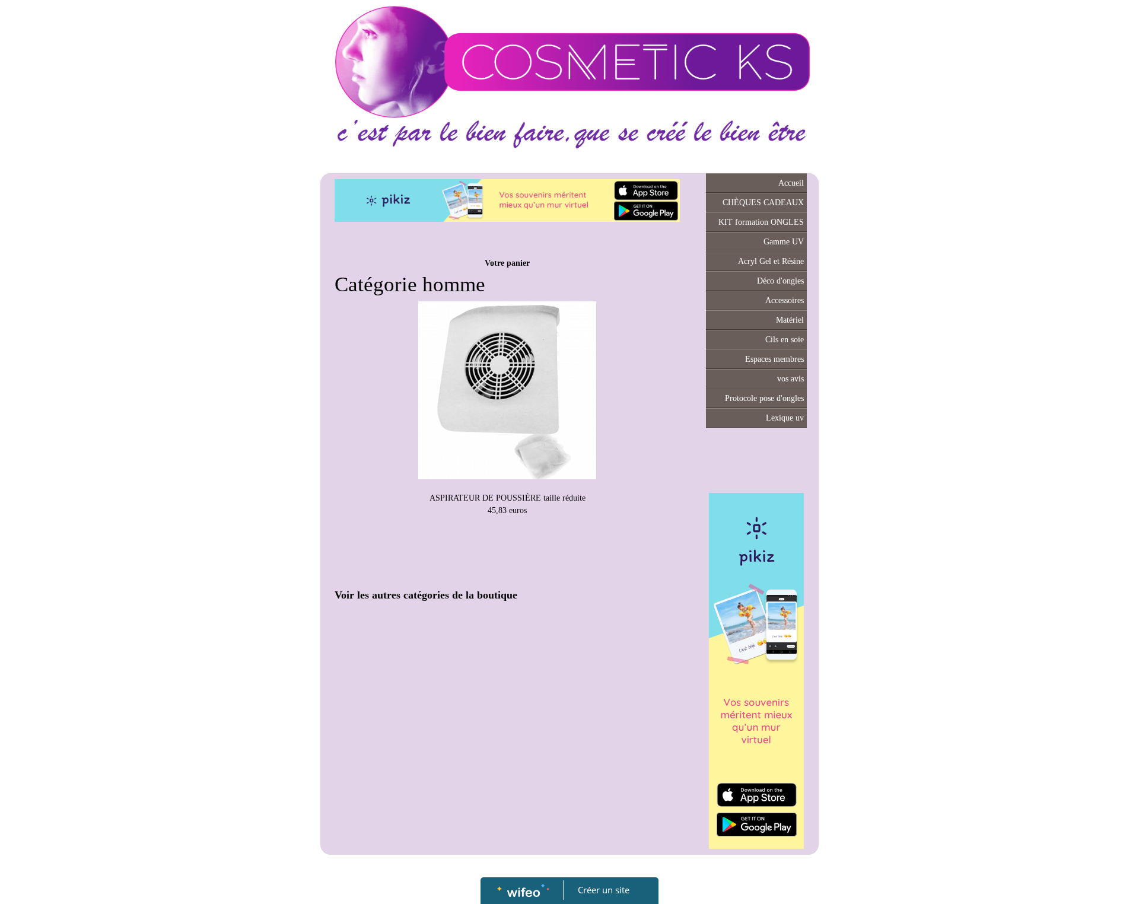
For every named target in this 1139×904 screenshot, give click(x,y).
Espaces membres (774, 359)
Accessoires (784, 300)
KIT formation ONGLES (761, 222)
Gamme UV (783, 241)
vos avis (790, 378)
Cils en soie (784, 339)
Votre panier (507, 263)
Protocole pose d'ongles (764, 398)
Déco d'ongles (780, 280)
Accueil (791, 183)
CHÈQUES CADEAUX (763, 202)
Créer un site (603, 890)
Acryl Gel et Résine (771, 261)
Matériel (790, 320)
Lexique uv (785, 417)
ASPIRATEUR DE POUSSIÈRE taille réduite (507, 498)
